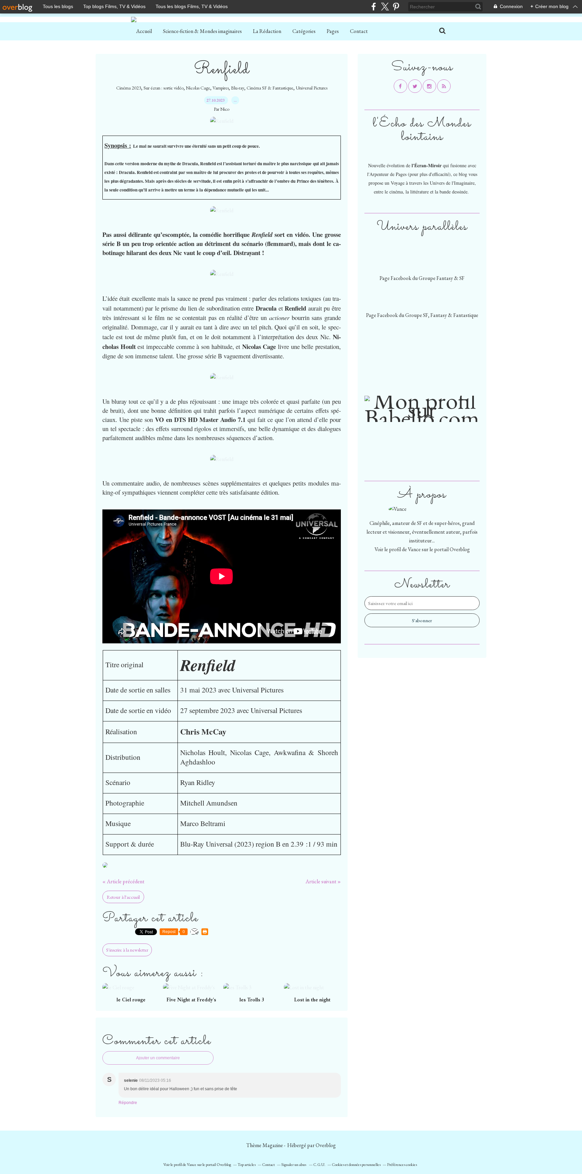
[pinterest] (396, 6)
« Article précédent (123, 881)
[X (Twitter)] (385, 6)
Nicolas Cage (198, 88)
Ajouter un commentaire (158, 1058)
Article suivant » (323, 881)
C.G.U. (319, 1164)
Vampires (221, 88)
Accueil (144, 31)
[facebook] (373, 6)
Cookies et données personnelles (356, 1164)
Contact (359, 31)
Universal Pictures (311, 88)
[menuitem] (144, 31)
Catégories (304, 31)
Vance (414, 549)
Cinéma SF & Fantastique (270, 88)
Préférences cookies (402, 1164)
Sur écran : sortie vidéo (163, 88)
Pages (333, 31)
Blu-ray (237, 88)
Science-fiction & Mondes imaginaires (202, 31)
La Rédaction (267, 31)
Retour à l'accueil (123, 897)
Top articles (246, 1164)
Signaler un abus (294, 1164)
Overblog (326, 1145)
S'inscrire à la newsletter (127, 950)
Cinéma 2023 (128, 88)
